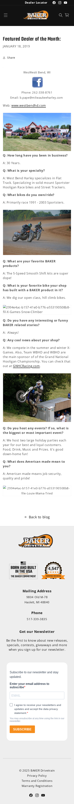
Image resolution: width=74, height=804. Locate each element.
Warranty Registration (37, 786)
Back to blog (39, 517)
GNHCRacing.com (26, 366)
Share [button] (11, 57)
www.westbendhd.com (28, 105)
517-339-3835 (37, 619)
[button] (5, 15)
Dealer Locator (36, 2)
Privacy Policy (37, 775)
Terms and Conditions (37, 781)
